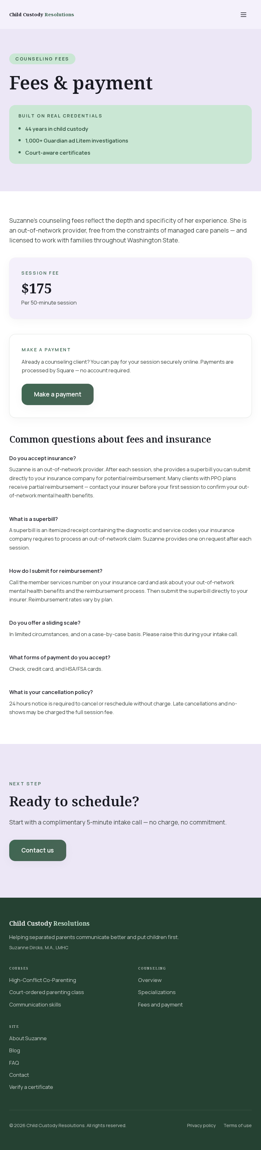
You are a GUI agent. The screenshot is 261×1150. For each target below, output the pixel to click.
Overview (150, 980)
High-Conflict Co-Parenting (42, 980)
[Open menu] (243, 14)
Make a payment (57, 394)
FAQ (14, 1062)
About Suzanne (28, 1038)
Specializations (157, 992)
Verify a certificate (31, 1086)
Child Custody (49, 923)
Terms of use (237, 1125)
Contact (19, 1074)
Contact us (37, 850)
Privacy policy (201, 1125)
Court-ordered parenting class (46, 992)
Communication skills (35, 1004)
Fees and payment (160, 1004)
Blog (14, 1050)
